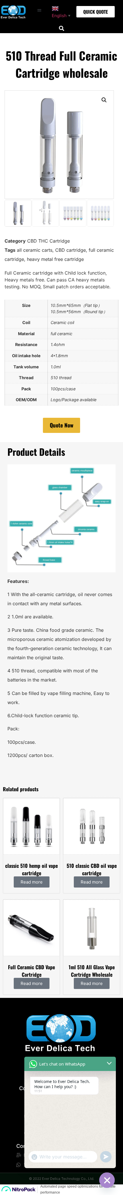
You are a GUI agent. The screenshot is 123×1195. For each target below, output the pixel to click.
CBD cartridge (70, 250)
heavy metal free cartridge (55, 259)
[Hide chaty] (107, 1180)
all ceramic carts (34, 250)
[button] (39, 10)
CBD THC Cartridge (48, 241)
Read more (32, 882)
